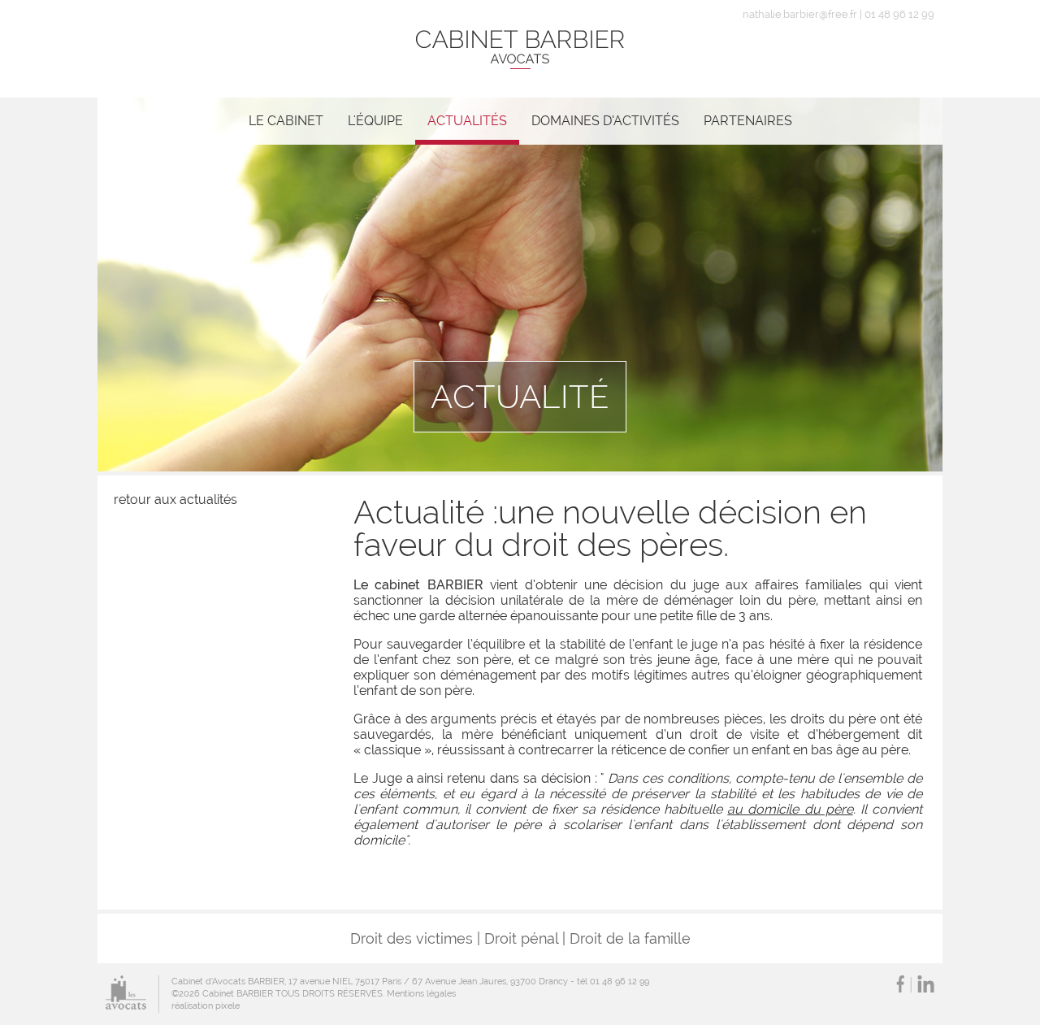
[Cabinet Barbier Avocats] (520, 49)
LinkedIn (925, 983)
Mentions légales (421, 993)
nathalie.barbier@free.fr (800, 14)
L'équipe (375, 120)
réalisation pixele (205, 1006)
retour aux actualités (175, 499)
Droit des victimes (411, 938)
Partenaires (748, 120)
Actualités (467, 120)
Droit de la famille (630, 938)
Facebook (900, 983)
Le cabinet (286, 120)
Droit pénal (521, 938)
